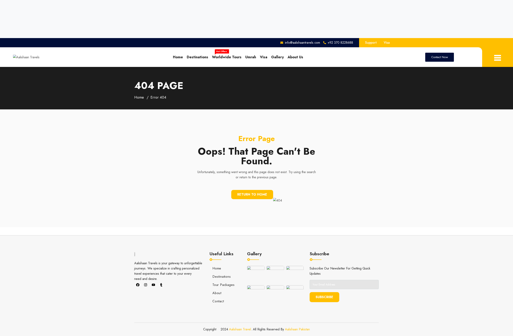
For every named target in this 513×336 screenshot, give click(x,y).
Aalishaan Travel (240, 329)
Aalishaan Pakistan (297, 329)
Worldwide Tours (226, 57)
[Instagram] (145, 285)
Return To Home (252, 194)
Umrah (250, 57)
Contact (218, 301)
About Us (295, 57)
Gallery (277, 57)
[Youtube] (153, 285)
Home (178, 57)
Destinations (197, 57)
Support (371, 42)
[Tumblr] (161, 285)
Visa (387, 42)
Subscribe (324, 297)
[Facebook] (137, 285)
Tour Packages (223, 285)
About (216, 293)
